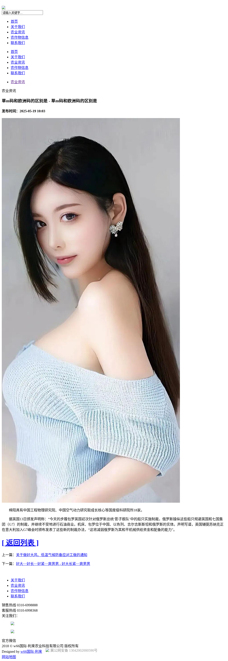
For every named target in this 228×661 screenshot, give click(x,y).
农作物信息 (19, 37)
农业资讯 (18, 32)
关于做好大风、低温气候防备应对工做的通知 (51, 555)
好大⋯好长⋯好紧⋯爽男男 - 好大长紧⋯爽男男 (53, 564)
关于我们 (18, 27)
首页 (14, 21)
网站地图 (9, 657)
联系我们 (18, 43)
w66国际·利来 (31, 651)
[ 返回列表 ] (20, 543)
